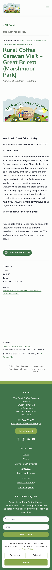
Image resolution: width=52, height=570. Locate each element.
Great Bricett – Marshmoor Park (17, 346)
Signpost (26, 468)
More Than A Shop (26, 482)
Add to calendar (18, 252)
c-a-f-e (26, 478)
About (26, 454)
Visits (26, 459)
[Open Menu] (47, 7)
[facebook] (18, 439)
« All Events (9, 25)
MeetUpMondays (26, 473)
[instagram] (23, 439)
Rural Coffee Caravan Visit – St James (38, 369)
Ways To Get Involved (26, 464)
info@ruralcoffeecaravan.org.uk (26, 423)
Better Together (26, 487)
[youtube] (34, 439)
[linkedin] (29, 439)
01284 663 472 (26, 420)
